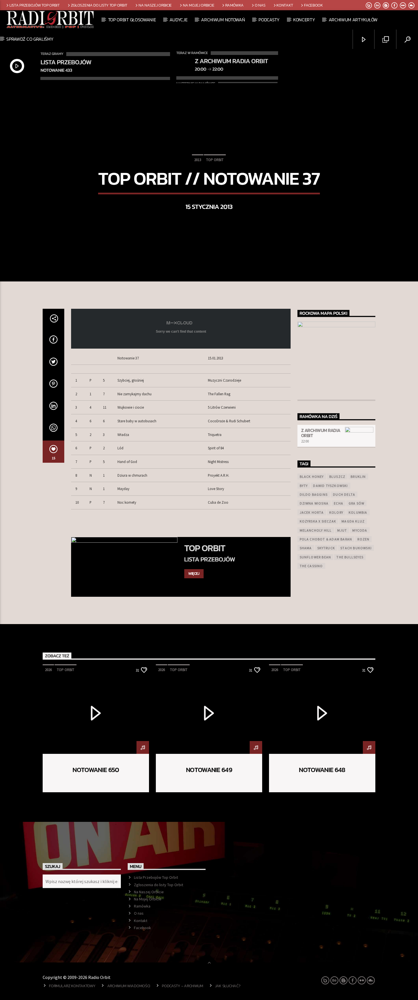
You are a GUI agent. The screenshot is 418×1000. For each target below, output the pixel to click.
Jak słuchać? (228, 986)
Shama (306, 548)
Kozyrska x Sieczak (318, 521)
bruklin (358, 476)
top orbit (215, 159)
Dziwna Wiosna (314, 503)
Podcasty (268, 19)
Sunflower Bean (315, 557)
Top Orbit (204, 548)
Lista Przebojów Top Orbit (34, 5)
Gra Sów (356, 503)
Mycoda (359, 530)
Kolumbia (358, 512)
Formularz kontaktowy (72, 986)
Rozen (363, 539)
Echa (338, 503)
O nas (260, 5)
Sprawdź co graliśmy (29, 39)
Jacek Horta (312, 512)
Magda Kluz (353, 521)
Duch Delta (344, 494)
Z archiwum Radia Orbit (320, 433)
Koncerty (304, 19)
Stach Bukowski (356, 548)
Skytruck (326, 548)
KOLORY (336, 512)
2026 (48, 669)
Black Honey (312, 476)
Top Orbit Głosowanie (132, 19)
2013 (197, 159)
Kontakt (284, 5)
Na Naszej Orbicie (155, 5)
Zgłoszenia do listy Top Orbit (99, 5)
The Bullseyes (349, 557)
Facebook (313, 5)
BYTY (304, 485)
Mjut (342, 530)
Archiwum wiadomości (128, 986)
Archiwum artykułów (353, 19)
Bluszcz (337, 476)
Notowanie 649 (209, 770)
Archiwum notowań (223, 19)
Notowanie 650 (96, 770)
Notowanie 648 (322, 770)
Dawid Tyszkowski (330, 485)
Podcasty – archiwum (182, 986)
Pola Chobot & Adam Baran (326, 539)
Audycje (178, 19)
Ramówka (234, 5)
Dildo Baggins (314, 494)
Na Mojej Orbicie (198, 5)
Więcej (194, 573)
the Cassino (311, 566)
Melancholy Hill (316, 530)
